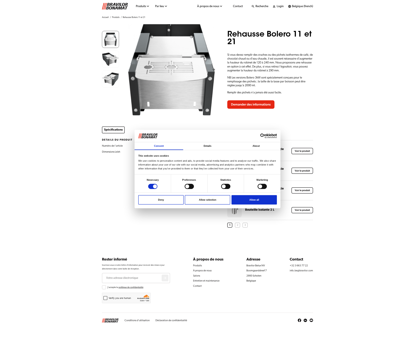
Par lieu (159, 6)
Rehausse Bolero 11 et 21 (134, 17)
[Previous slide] (129, 69)
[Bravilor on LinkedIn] (305, 320)
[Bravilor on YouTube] (311, 320)
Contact (238, 6)
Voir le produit (302, 151)
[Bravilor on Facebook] (299, 320)
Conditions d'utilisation (137, 320)
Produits (141, 6)
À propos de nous (208, 6)
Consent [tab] (159, 145)
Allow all (254, 199)
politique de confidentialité (131, 287)
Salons (196, 275)
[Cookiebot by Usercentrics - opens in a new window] (263, 135)
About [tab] (256, 145)
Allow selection (207, 199)
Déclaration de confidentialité (171, 320)
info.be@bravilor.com (301, 270)
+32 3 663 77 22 (299, 265)
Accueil (105, 17)
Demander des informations (251, 104)
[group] (110, 39)
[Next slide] (213, 69)
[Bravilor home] (115, 6)
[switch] (189, 186)
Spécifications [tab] (113, 129)
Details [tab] (208, 145)
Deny (161, 199)
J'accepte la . (125, 287)
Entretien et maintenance (206, 280)
